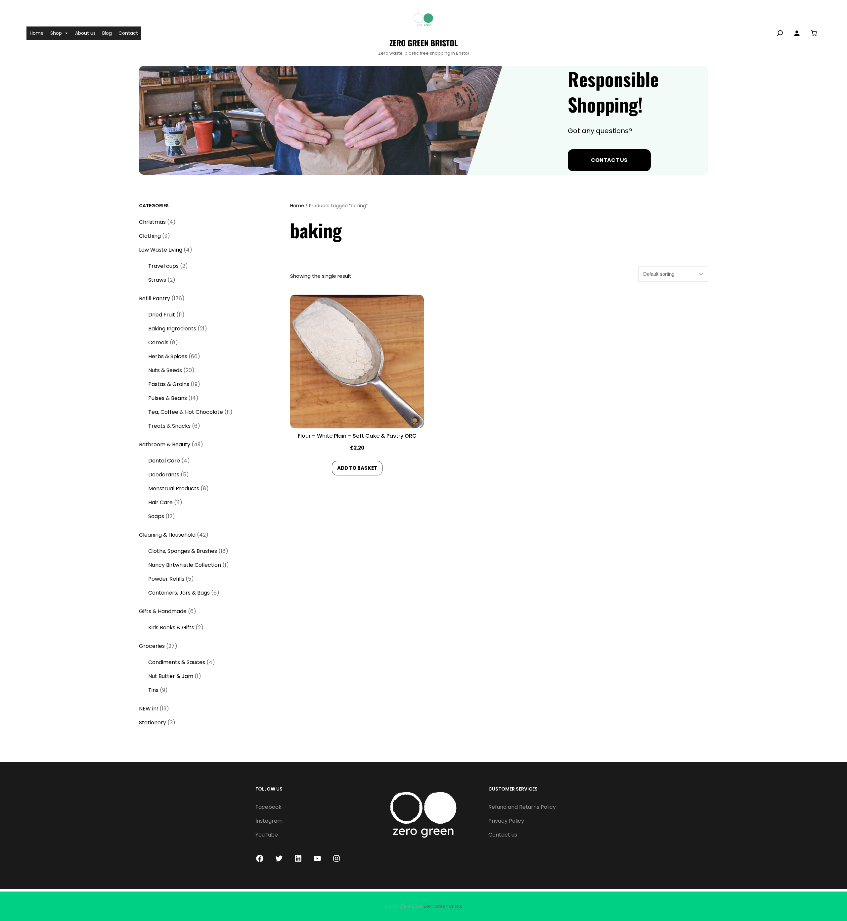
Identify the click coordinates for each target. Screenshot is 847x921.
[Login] (797, 33)
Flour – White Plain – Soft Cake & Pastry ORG (357, 436)
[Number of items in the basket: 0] (814, 33)
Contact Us (609, 160)
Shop (56, 33)
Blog (107, 33)
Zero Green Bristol (423, 43)
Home (37, 33)
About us (85, 33)
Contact (128, 33)
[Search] (779, 33)
